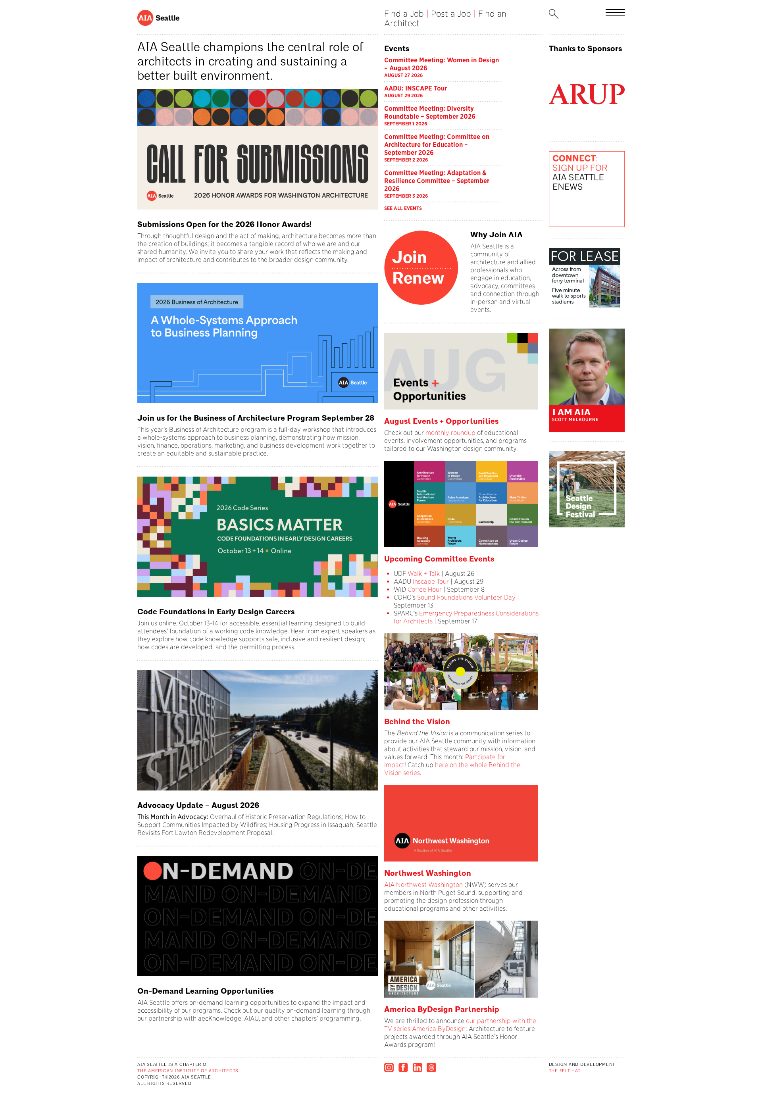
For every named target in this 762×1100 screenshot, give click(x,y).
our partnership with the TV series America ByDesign (460, 1025)
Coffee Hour (425, 589)
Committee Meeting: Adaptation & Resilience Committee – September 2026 (436, 180)
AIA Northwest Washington (423, 884)
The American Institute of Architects (188, 1071)
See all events (403, 208)
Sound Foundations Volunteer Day (466, 597)
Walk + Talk (423, 573)
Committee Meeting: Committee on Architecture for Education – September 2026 (436, 144)
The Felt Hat (565, 1071)
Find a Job (404, 14)
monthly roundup (450, 433)
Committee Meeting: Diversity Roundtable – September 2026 (429, 112)
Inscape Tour (431, 581)
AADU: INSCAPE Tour (415, 88)
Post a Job (451, 14)
